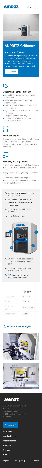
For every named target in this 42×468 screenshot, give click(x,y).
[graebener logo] (11, 401)
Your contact (11, 72)
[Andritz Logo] (11, 7)
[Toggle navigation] (36, 7)
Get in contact (10, 425)
